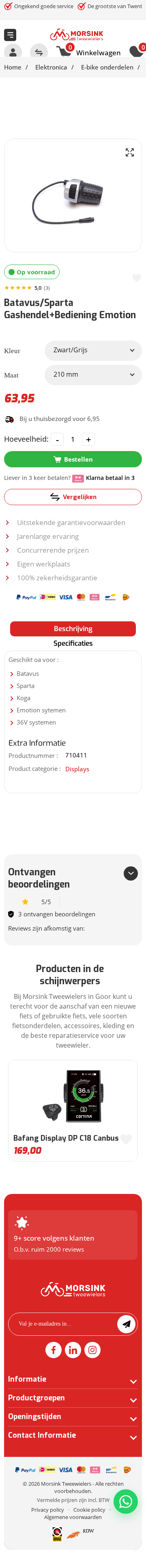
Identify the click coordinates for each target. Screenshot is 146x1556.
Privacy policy (47, 1509)
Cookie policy (89, 1509)
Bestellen (78, 459)
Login (13, 52)
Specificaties (73, 643)
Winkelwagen (95, 51)
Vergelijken (80, 497)
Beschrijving (73, 629)
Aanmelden (126, 1324)
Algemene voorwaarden (73, 1517)
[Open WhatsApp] (126, 1501)
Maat (11, 375)
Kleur (12, 351)
